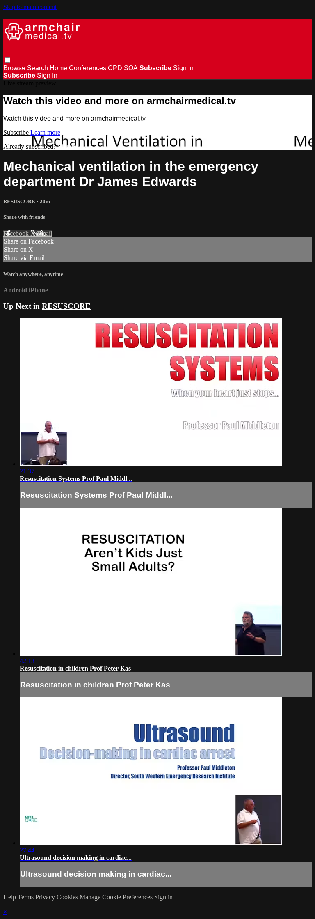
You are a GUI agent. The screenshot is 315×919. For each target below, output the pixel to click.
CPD (115, 67)
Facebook (16, 233)
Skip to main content (30, 6)
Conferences (87, 67)
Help (10, 897)
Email (44, 233)
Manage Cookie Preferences (117, 897)
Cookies (68, 897)
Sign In (47, 75)
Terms (26, 897)
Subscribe (16, 132)
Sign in (183, 67)
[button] (7, 60)
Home (58, 67)
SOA (131, 67)
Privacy (46, 897)
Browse (15, 67)
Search (38, 67)
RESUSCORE (20, 201)
